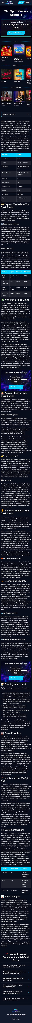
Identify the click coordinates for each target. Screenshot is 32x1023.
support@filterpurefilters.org (16, 1015)
